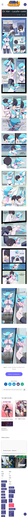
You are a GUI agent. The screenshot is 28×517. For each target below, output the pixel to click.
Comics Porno (13, 14)
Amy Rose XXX (3, 506)
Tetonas (14, 369)
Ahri (3, 491)
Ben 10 (11, 500)
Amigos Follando (4, 501)
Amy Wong (3, 512)
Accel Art (3, 485)
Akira (3, 497)
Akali (3, 494)
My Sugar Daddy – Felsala (7, 419)
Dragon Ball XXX (11, 513)
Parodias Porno (20, 367)
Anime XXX (11, 495)
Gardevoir (14, 367)
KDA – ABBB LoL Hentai (20, 418)
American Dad (12, 491)
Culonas (9, 367)
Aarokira (4, 481)
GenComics (6, 14)
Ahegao (4, 489)
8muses (11, 487)
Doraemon (12, 509)
